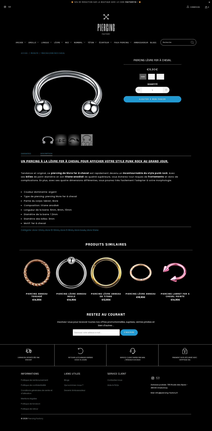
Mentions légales (29, 398)
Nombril (78, 42)
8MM (151, 77)
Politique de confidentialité (33, 385)
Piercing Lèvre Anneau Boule (71, 272)
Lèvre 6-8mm (66, 230)
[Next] (109, 94)
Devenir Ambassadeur (74, 390)
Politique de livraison (30, 403)
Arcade (19, 42)
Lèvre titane (93, 230)
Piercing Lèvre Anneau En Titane (106, 272)
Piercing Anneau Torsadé (36, 272)
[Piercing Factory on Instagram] (5, 7)
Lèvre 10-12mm (52, 230)
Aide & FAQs (113, 385)
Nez (67, 42)
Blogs (153, 42)
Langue (45, 42)
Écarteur (104, 42)
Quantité (152, 84)
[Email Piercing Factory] (9, 7)
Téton (91, 42)
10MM (160, 77)
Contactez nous (114, 380)
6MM (143, 77)
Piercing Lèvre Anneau (140, 272)
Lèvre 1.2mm (38, 230)
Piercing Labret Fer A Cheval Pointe (175, 272)
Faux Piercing (121, 42)
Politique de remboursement (34, 380)
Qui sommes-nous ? (73, 385)
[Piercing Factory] (106, 24)
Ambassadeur (141, 42)
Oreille (32, 42)
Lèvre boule (80, 230)
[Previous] (26, 94)
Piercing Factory (35, 418)
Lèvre (57, 42)
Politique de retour (29, 408)
